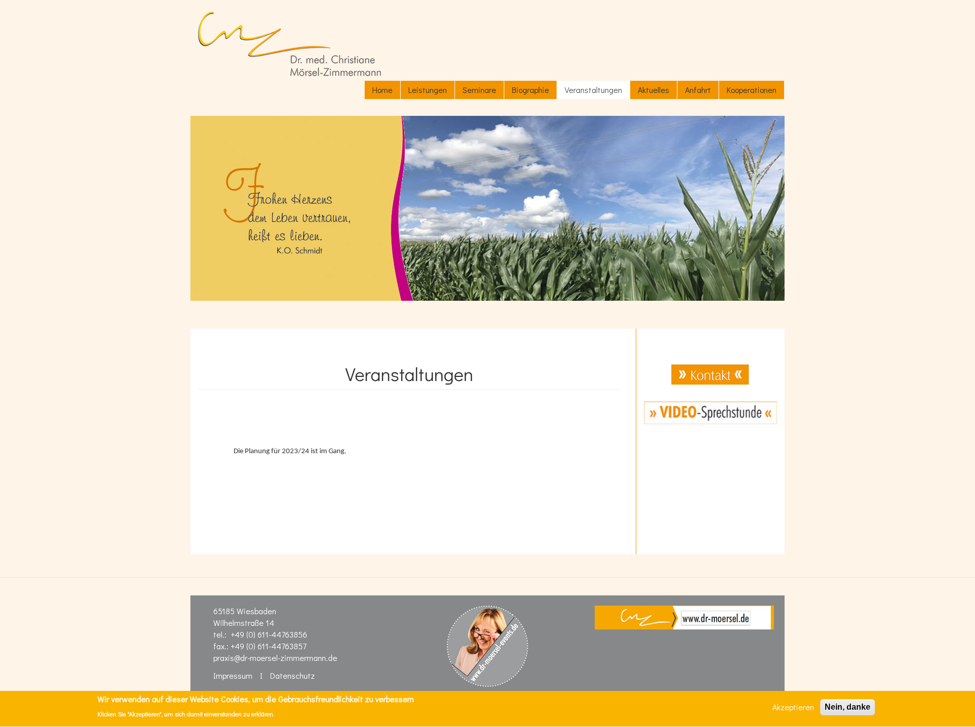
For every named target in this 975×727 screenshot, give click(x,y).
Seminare (479, 89)
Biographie (530, 89)
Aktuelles (653, 89)
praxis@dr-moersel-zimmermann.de (275, 657)
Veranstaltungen (593, 89)
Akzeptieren (793, 707)
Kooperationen (751, 89)
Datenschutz (292, 675)
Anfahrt (698, 89)
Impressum (232, 675)
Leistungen (427, 89)
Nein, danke (847, 707)
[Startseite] (289, 44)
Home (382, 89)
